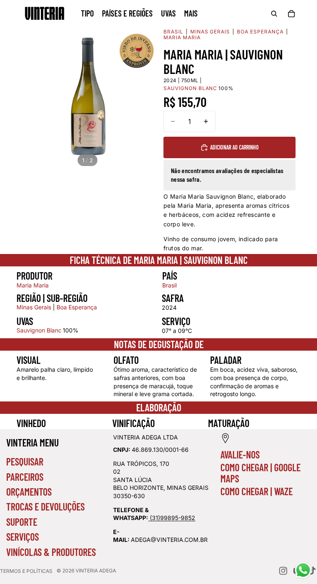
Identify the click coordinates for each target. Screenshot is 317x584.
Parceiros (24, 477)
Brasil (173, 32)
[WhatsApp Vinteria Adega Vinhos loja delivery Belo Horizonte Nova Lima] (149, 517)
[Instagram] (283, 571)
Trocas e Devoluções (45, 507)
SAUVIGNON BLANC (190, 88)
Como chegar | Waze (256, 491)
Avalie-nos (240, 455)
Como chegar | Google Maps (260, 472)
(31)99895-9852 (172, 517)
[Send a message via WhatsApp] (303, 570)
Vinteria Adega (96, 570)
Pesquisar (24, 462)
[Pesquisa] (274, 14)
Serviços (22, 537)
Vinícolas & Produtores (51, 552)
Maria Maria (182, 37)
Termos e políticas (26, 571)
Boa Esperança (260, 32)
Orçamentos (29, 492)
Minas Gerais (210, 32)
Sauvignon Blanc (39, 330)
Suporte (21, 522)
